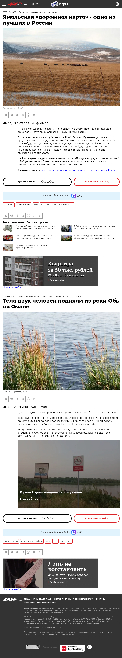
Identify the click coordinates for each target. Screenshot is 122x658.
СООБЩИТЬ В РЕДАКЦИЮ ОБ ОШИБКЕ (40, 602)
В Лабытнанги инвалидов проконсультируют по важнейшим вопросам (95, 227)
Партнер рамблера (50, 647)
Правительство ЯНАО (13, 108)
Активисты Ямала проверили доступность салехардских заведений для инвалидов (35, 227)
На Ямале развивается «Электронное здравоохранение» (33, 246)
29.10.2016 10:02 (9, 12)
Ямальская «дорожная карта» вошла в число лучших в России (78, 170)
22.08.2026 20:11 (10, 296)
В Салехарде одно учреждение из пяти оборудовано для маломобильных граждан (94, 237)
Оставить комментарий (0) (97, 182)
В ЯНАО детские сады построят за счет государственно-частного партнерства (34, 237)
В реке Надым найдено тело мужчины (51, 492)
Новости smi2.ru (13, 287)
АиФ (25, 392)
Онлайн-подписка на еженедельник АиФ (73, 599)
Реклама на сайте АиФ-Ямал (37, 599)
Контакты (100, 599)
